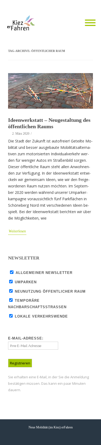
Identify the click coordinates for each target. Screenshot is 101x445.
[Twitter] (79, 6)
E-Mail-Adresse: (25, 338)
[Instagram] (90, 6)
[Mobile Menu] (90, 23)
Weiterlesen (17, 231)
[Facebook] (68, 6)
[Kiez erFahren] (22, 23)
